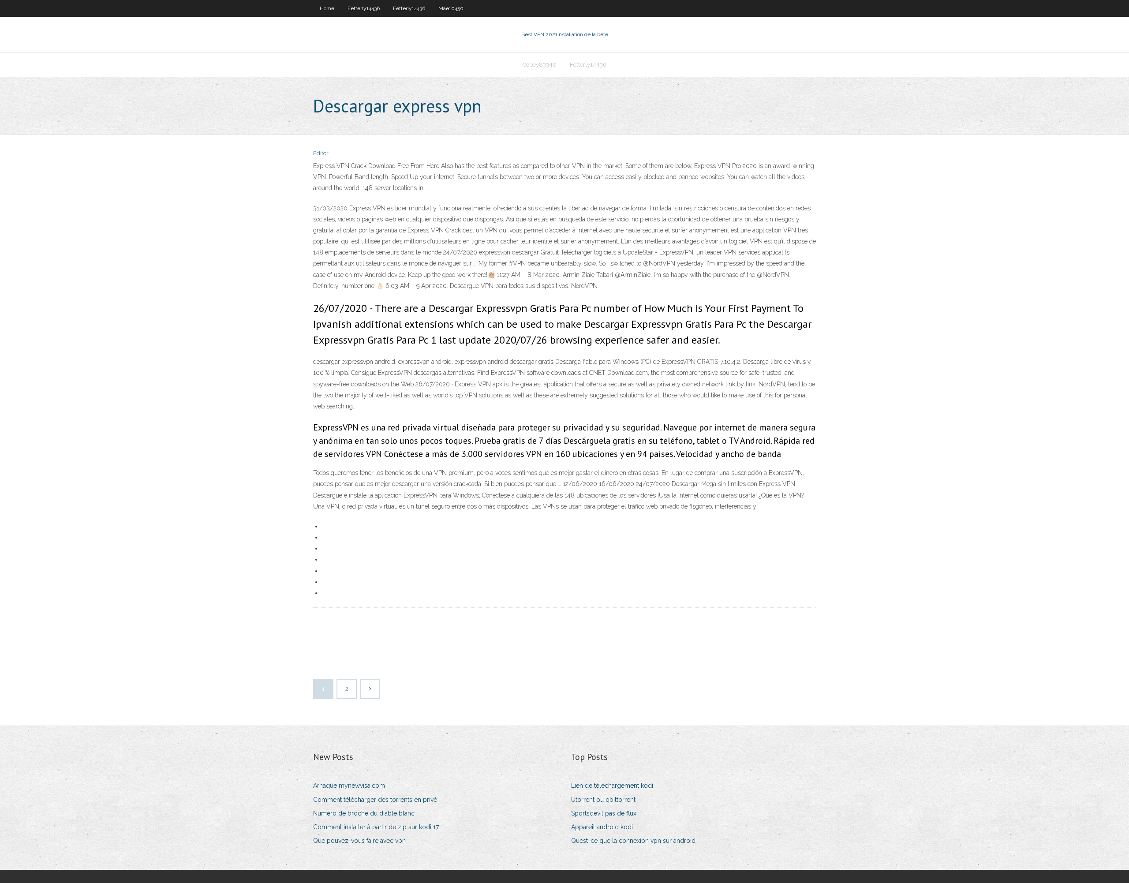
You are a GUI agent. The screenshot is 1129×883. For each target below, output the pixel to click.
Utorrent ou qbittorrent (603, 799)
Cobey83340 (540, 64)
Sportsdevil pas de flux (603, 813)
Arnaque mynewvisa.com (349, 785)
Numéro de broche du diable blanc (364, 813)
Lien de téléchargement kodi (612, 785)
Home (327, 8)
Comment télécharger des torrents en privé (375, 799)
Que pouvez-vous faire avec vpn (359, 840)
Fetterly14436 (364, 8)
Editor (321, 153)
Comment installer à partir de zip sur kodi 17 (376, 827)
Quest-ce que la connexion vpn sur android (633, 840)
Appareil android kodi (602, 827)
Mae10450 (451, 8)
